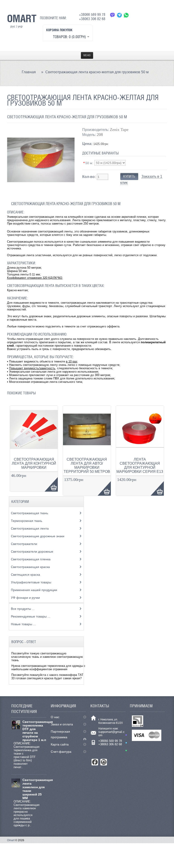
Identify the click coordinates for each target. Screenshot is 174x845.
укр (20, 26)
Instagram (103, 762)
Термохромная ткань (27, 521)
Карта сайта (60, 744)
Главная (29, 72)
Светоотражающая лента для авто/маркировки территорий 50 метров (87, 465)
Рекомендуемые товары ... (30, 616)
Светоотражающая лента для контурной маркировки (34, 463)
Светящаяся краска (26, 574)
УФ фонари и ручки (26, 597)
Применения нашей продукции (34, 590)
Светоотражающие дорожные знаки (38, 536)
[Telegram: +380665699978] (119, 15)
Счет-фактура (61, 751)
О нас (55, 717)
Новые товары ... (23, 624)
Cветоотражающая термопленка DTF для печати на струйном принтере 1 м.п (34, 731)
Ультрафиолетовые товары (31, 582)
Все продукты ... (23, 609)
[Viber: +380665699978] (113, 15)
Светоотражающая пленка (31, 559)
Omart (10, 840)
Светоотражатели (24, 544)
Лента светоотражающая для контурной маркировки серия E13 (139, 465)
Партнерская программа (60, 734)
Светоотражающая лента (30, 528)
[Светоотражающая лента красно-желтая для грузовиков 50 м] (41, 192)
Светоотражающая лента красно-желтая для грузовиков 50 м (97, 72)
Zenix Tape (119, 129)
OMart (21, 18)
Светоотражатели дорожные (32, 551)
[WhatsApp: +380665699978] (126, 15)
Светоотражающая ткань (30, 513)
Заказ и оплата (62, 724)
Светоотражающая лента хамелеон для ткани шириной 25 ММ (34, 789)
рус (12, 26)
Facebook (95, 762)
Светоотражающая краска (31, 567)
